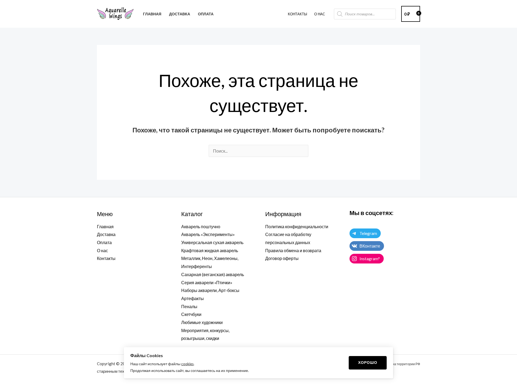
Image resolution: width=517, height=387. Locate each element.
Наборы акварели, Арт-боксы (210, 290)
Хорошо (367, 362)
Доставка (106, 234)
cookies (187, 364)
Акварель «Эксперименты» (208, 234)
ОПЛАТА (206, 14)
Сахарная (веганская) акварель (212, 274)
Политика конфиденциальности (296, 226)
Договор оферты (282, 258)
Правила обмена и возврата (293, 250)
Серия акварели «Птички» (206, 282)
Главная (105, 226)
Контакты (297, 14)
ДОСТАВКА (179, 14)
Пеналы (189, 306)
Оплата (104, 242)
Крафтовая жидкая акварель (209, 250)
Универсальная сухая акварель (212, 242)
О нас (102, 250)
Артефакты (192, 298)
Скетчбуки (191, 314)
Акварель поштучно (200, 226)
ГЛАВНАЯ (152, 14)
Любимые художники (202, 322)
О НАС (319, 14)
